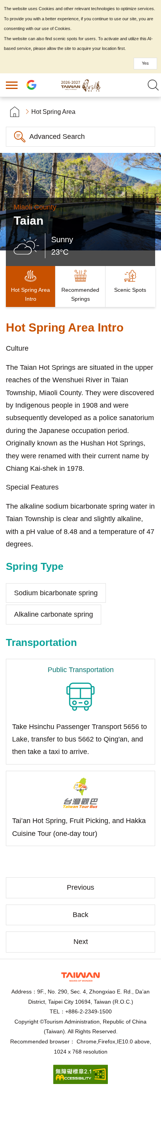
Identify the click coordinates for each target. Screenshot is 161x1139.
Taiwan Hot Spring (80, 85)
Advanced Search (57, 136)
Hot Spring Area (53, 111)
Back (80, 915)
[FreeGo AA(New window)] (80, 1082)
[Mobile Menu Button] (11, 85)
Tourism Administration (80, 977)
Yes (145, 63)
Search (153, 85)
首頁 (14, 112)
